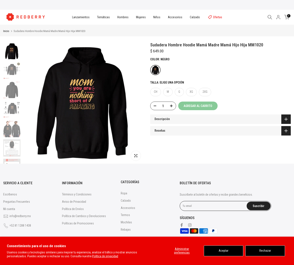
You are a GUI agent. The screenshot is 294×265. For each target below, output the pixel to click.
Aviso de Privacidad (74, 201)
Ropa (124, 193)
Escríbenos (10, 194)
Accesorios (175, 17)
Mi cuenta (9, 209)
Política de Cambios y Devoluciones (84, 216)
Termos (125, 215)
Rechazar (265, 250)
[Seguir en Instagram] (190, 225)
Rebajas (126, 229)
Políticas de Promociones (78, 223)
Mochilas (126, 222)
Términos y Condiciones (76, 194)
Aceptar (223, 250)
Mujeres (141, 17)
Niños (156, 17)
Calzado (195, 17)
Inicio (6, 31)
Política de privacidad (105, 256)
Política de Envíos (73, 209)
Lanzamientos (81, 17)
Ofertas (217, 17)
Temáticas (103, 17)
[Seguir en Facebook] (182, 225)
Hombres (122, 17)
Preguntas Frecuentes (16, 201)
